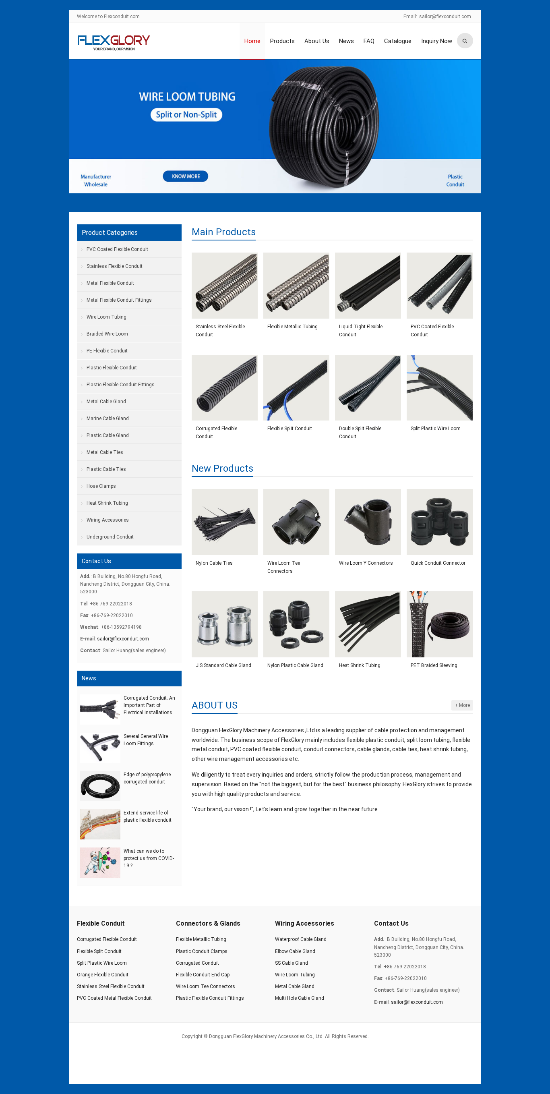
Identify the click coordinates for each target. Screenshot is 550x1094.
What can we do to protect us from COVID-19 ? (149, 858)
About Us (316, 41)
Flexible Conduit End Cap (203, 975)
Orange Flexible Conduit (102, 975)
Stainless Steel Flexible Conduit (220, 331)
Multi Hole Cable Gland (299, 998)
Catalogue (397, 41)
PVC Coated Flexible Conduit (432, 331)
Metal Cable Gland (106, 401)
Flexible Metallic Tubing (292, 326)
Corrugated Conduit (197, 963)
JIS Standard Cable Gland (223, 665)
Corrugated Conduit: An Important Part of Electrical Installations (149, 705)
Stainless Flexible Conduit (115, 266)
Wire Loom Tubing (106, 317)
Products (282, 41)
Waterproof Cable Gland (301, 939)
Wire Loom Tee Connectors (283, 567)
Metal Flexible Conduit (110, 283)
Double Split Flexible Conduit (360, 432)
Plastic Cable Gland (108, 435)
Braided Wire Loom (107, 334)
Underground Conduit (110, 537)
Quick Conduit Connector (438, 563)
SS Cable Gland (291, 963)
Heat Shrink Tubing (359, 665)
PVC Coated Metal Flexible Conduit (114, 998)
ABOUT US (215, 705)
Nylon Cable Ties (214, 563)
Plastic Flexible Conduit (112, 368)
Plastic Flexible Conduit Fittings (121, 384)
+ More (462, 705)
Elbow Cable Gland (295, 951)
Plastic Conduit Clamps (201, 951)
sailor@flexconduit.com (445, 16)
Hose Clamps (101, 486)
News (346, 41)
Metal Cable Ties (105, 452)
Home (252, 41)
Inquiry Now (436, 41)
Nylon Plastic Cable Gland (295, 665)
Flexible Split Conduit (289, 428)
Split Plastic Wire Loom (436, 428)
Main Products (224, 232)
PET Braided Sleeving (434, 665)
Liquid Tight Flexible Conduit (361, 331)
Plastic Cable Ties (106, 469)
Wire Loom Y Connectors (366, 563)
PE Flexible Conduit (107, 351)
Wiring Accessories (108, 520)
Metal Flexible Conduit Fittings (119, 300)
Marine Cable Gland (108, 418)
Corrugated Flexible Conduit (216, 432)
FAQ (369, 41)
